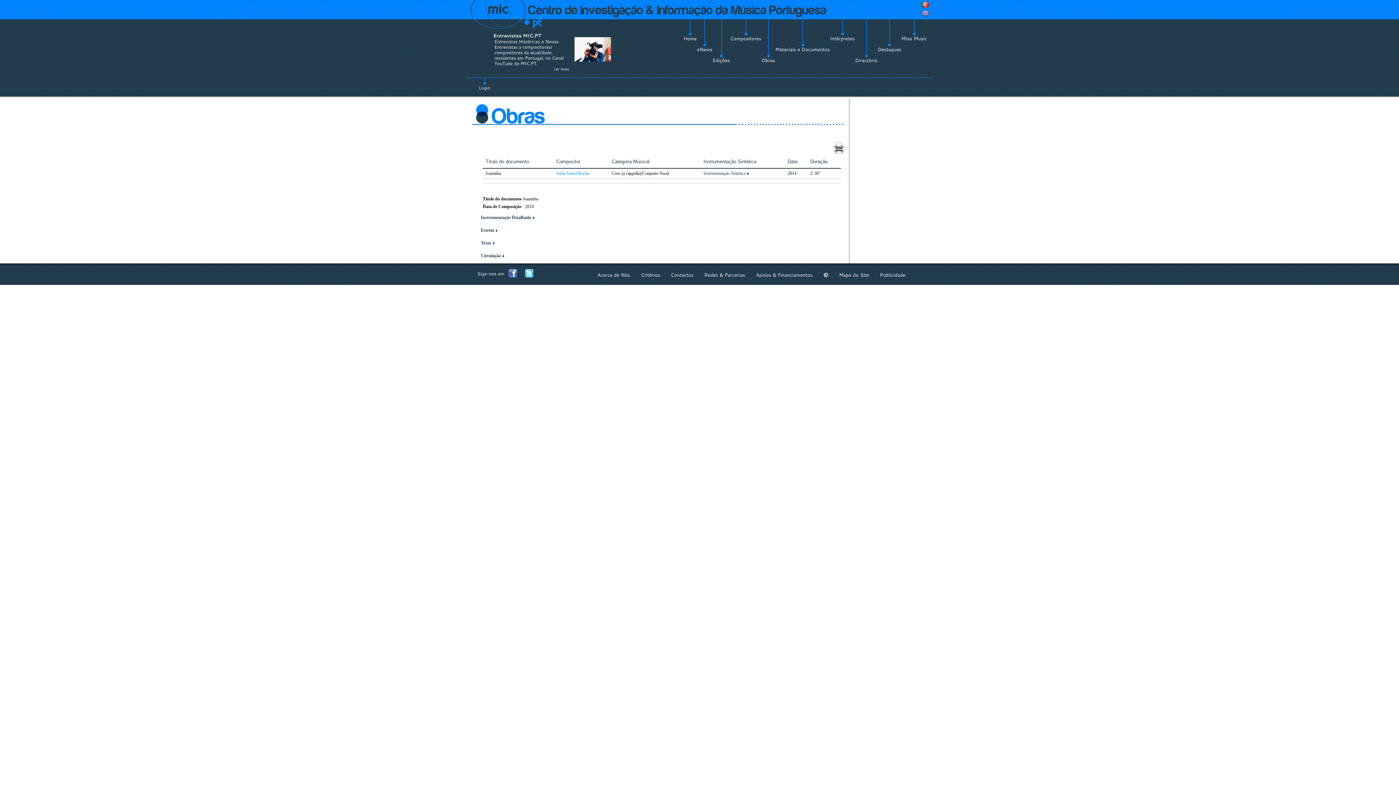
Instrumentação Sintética (724, 173)
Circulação (491, 255)
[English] (925, 13)
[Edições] (721, 60)
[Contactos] (682, 275)
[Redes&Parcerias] (724, 275)
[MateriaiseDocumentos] (802, 49)
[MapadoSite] (854, 275)
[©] (825, 275)
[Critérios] (650, 275)
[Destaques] (889, 49)
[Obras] (768, 60)
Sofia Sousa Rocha (572, 173)
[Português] (925, 4)
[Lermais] (561, 69)
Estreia (487, 230)
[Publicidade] (892, 275)
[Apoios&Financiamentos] (784, 275)
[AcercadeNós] (613, 275)
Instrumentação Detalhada (506, 217)
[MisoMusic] (914, 39)
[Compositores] (745, 39)
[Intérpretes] (842, 39)
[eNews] (705, 49)
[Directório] (866, 60)
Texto (486, 243)
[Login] (484, 84)
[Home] (690, 39)
